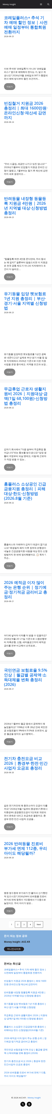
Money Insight (9, 4)
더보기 (10, 86)
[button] (48, 4)
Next (39, 924)
